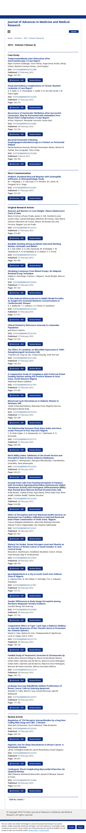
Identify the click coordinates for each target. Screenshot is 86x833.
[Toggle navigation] (9, 31)
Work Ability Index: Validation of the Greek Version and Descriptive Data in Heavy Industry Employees (35, 456)
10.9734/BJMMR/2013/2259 (24, 97)
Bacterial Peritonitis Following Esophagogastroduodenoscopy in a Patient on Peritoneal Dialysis (36, 142)
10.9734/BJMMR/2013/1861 (24, 585)
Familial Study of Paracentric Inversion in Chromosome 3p (36, 655)
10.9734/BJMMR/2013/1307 (24, 384)
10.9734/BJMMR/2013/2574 (24, 412)
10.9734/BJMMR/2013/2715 (24, 439)
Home (10, 38)
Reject (80, 827)
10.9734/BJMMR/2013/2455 (24, 498)
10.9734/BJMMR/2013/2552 (24, 466)
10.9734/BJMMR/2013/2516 (24, 255)
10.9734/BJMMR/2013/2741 (24, 333)
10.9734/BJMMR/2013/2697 (24, 187)
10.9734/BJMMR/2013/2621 (24, 528)
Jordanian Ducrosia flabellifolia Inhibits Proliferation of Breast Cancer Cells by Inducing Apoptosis (35, 687)
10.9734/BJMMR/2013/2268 (24, 153)
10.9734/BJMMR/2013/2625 (24, 282)
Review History (35, 80)
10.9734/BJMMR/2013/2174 (24, 639)
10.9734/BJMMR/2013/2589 (24, 69)
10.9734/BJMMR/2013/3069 (24, 609)
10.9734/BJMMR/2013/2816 (24, 558)
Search (73, 32)
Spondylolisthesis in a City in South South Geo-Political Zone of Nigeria (35, 575)
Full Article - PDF (17, 80)
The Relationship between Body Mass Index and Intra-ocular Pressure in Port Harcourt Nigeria (35, 429)
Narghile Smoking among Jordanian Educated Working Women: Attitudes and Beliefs (34, 245)
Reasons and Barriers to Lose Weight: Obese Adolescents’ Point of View (36, 212)
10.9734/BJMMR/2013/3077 (24, 697)
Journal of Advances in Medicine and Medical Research (39, 23)
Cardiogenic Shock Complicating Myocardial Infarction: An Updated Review (36, 770)
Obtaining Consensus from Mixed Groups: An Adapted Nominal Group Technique (34, 272)
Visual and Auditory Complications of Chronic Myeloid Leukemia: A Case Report (34, 87)
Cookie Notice (44, 830)
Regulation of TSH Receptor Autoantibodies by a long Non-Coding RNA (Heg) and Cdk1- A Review (37, 721)
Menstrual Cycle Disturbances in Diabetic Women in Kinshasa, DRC (33, 402)
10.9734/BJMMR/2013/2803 (24, 123)
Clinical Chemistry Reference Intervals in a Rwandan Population (33, 326)
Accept (71, 827)
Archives (18, 38)
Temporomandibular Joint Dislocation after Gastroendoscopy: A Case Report (29, 59)
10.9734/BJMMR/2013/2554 (24, 309)
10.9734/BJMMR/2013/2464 (24, 780)
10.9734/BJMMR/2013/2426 (24, 358)
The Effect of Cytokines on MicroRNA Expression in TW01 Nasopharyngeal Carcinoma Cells (36, 350)
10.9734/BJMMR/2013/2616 (24, 728)
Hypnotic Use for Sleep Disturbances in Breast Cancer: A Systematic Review (36, 745)
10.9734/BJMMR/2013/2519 (24, 753)
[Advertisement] (43, 7)
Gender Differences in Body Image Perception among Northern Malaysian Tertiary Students (34, 602)
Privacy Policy (33, 830)
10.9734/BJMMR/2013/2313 (24, 227)
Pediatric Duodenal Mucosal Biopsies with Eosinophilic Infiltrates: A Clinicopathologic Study (34, 177)
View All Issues (16, 799)
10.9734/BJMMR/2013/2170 (24, 669)
